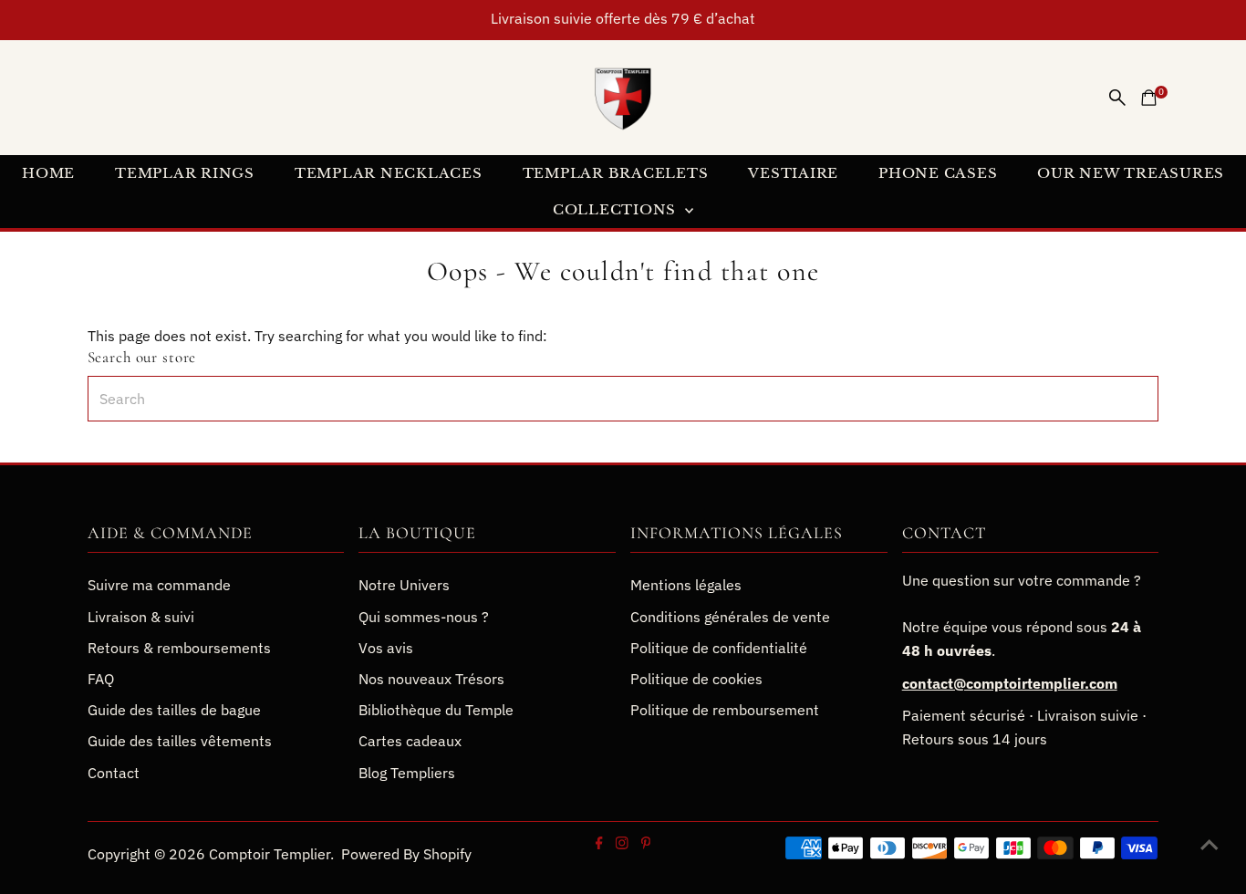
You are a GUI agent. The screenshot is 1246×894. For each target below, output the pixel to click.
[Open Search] (1117, 97)
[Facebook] (599, 844)
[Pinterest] (645, 844)
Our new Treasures (1130, 173)
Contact (114, 773)
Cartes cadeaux (410, 741)
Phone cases (937, 173)
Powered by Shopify (406, 854)
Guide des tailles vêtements (180, 741)
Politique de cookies (696, 679)
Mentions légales (686, 585)
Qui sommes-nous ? (423, 617)
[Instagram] (621, 844)
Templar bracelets (616, 173)
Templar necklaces (389, 173)
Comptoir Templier (269, 854)
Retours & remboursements (179, 648)
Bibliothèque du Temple (436, 710)
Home (48, 173)
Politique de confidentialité (718, 648)
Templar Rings (184, 173)
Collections (616, 209)
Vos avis (385, 648)
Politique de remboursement (724, 710)
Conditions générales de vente (730, 617)
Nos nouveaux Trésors (431, 679)
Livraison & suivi (141, 617)
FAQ (101, 679)
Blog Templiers (406, 773)
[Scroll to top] (1209, 844)
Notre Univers (404, 585)
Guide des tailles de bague (174, 710)
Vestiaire (793, 173)
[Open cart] (1148, 97)
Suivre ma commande (159, 585)
